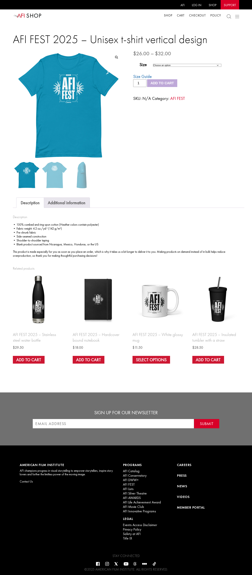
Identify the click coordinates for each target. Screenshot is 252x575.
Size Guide (142, 76)
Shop (168, 15)
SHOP (213, 5)
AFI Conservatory (135, 475)
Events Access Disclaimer (140, 525)
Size (143, 64)
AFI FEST (177, 98)
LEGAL (128, 518)
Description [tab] (30, 203)
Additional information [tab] (66, 203)
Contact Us (26, 481)
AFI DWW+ (131, 480)
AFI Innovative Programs (139, 511)
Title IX (127, 538)
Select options (151, 360)
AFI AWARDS (132, 498)
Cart (181, 15)
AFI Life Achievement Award (142, 502)
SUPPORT (230, 5)
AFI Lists (128, 489)
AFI (183, 5)
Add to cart (162, 83)
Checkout (197, 15)
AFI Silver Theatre (135, 493)
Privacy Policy (132, 529)
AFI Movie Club (133, 506)
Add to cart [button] (28, 360)
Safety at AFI (132, 534)
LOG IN (196, 5)
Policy (215, 15)
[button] (116, 57)
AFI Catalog (131, 471)
